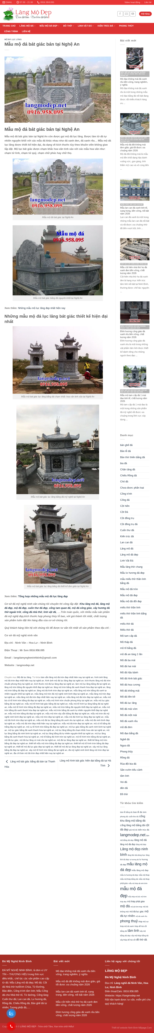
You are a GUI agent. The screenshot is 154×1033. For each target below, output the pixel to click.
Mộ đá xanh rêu (129, 721)
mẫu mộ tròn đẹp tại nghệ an (49, 717)
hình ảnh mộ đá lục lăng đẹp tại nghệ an (64, 680)
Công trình (11, 31)
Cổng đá (124, 499)
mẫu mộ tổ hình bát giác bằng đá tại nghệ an (46, 704)
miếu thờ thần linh (130, 607)
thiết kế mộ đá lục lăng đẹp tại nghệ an (72, 747)
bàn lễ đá (137, 812)
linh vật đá (49, 612)
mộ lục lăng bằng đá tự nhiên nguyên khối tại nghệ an (68, 733)
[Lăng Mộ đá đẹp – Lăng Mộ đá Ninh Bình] (55, 14)
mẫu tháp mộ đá (134, 897)
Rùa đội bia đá (128, 763)
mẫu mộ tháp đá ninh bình (138, 883)
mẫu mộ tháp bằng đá (129, 879)
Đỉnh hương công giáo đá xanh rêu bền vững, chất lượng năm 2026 (77, 1014)
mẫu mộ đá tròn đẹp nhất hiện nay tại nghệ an (38, 723)
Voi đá (123, 782)
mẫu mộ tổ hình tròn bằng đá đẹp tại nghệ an (29, 707)
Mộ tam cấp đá (128, 635)
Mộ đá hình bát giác (131, 678)
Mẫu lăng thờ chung (131, 566)
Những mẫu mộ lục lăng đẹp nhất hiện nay (41, 308)
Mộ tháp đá (126, 642)
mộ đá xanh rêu (141, 916)
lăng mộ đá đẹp (127, 844)
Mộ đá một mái (128, 715)
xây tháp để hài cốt (128, 940)
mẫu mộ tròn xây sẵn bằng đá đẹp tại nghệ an (67, 713)
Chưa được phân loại (132, 487)
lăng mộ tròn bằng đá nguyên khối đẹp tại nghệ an (29, 687)
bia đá (123, 463)
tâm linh (124, 775)
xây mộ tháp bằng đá (139, 936)
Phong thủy (126, 26)
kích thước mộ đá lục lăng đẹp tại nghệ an (54, 684)
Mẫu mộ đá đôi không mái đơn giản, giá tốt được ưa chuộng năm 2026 (78, 983)
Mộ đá (38, 982)
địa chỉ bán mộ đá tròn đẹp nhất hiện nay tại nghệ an (39, 753)
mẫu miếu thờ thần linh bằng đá (133, 581)
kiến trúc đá (143, 830)
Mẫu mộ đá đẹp (48, 26)
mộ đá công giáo (82, 608)
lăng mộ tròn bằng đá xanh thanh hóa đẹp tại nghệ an (79, 687)
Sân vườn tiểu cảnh (131, 769)
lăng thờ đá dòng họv (136, 855)
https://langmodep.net (128, 995)
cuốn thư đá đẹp (38, 608)
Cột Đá (124, 512)
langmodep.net (132, 835)
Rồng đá (124, 757)
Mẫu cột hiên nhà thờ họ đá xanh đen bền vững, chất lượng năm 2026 (76, 1003)
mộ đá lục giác (11, 740)
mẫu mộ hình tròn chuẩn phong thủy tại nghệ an (69, 700)
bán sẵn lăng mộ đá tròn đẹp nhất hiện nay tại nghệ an (67, 677)
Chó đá (124, 481)
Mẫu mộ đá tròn (129, 589)
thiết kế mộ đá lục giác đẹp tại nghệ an (34, 747)
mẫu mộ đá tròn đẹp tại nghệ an (77, 723)
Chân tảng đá (127, 469)
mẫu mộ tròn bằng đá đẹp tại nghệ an (26, 713)
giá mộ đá (133, 830)
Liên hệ (147, 2)
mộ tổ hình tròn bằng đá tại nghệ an (93, 737)
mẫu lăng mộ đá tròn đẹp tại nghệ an (84, 697)
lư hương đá (134, 859)
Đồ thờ (67, 26)
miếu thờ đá (127, 623)
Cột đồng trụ (127, 518)
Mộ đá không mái (129, 690)
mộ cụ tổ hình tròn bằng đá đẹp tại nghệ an (47, 727)
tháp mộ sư (144, 921)
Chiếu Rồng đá (128, 475)
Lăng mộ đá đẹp (129, 554)
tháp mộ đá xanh (127, 926)
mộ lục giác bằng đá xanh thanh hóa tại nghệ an (31, 730)
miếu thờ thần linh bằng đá (133, 615)
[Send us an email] (126, 13)
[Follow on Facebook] (120, 13)
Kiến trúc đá (105, 26)
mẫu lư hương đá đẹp (129, 875)
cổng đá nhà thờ (32, 612)
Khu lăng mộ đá (89, 603)
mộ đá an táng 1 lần (131, 654)
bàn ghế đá (126, 445)
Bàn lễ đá (125, 451)
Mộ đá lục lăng (13, 39)
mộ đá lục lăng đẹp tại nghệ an (71, 740)
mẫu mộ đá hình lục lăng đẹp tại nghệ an (83, 717)
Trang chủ (9, 26)
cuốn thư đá (134, 817)
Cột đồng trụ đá (128, 524)
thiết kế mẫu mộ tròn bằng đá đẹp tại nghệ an (51, 743)
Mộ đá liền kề (127, 696)
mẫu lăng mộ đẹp (140, 870)
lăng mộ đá (140, 840)
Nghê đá (124, 739)
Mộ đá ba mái (127, 660)
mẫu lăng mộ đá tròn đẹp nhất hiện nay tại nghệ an (40, 697)
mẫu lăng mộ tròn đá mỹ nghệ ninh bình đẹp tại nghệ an (61, 694)
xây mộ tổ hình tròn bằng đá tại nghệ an (48, 750)
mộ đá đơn (126, 727)
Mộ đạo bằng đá (129, 733)
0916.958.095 (130, 991)
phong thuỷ (129, 921)
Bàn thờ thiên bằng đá (132, 457)
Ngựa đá (125, 745)
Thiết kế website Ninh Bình (125, 1027)
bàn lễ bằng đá (126, 812)
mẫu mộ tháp (144, 875)
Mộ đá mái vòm (128, 709)
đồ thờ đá (141, 939)
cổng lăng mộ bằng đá (132, 825)
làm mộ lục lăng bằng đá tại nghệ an (92, 684)
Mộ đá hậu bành (129, 672)
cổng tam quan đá (59, 608)
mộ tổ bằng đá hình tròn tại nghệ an (57, 737)
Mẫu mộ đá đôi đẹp (131, 601)
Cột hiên (124, 506)
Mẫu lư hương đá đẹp (132, 572)
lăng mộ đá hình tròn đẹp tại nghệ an (54, 690)
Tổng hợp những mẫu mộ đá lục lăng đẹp (43, 596)
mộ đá (125, 906)
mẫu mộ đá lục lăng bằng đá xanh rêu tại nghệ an (60, 720)
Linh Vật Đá (85, 26)
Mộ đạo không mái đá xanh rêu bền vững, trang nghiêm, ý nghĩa (75, 973)
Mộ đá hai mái (128, 666)
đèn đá (124, 788)
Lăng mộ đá (26, 26)
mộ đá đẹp (20, 608)
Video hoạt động (132, 2)
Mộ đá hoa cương (130, 684)
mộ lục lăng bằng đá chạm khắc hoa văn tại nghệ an (80, 730)
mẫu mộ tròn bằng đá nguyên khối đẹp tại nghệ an (77, 707)
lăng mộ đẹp (141, 844)
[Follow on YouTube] (133, 13)
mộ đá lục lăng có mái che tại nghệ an (38, 740)
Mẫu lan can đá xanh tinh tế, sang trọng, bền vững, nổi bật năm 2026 (75, 993)
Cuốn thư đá (127, 530)
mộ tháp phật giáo (136, 901)
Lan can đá (126, 542)
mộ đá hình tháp (136, 907)
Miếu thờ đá (127, 629)
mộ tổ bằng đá (128, 648)
